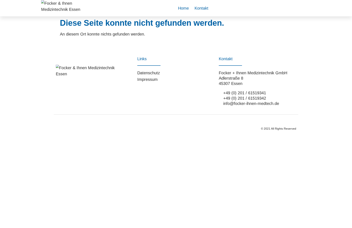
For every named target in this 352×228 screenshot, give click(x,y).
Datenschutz (148, 73)
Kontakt (201, 8)
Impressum (147, 79)
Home (183, 8)
